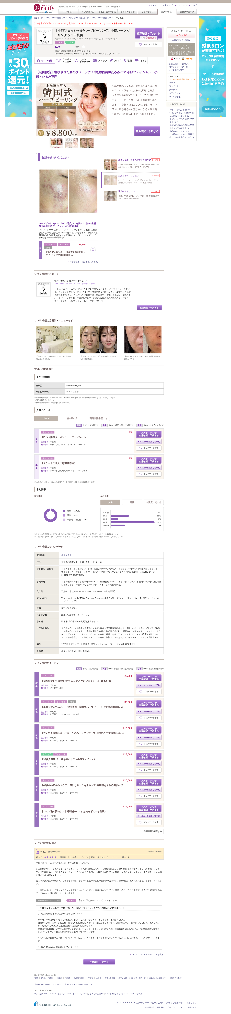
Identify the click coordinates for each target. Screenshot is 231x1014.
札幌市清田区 (79, 978)
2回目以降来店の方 (97, 418)
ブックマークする (150, 44)
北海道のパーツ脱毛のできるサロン (47, 984)
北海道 (59, 978)
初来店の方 (72, 418)
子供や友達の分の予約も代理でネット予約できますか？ (181, 126)
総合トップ (38, 18)
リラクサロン (147, 11)
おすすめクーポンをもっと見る (84, 262)
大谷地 (90, 978)
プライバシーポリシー (175, 1007)
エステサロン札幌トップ (101, 18)
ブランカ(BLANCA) (41, 994)
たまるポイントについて (179, 64)
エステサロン (167, 11)
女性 (110, 502)
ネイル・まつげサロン (108, 11)
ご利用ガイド (192, 1007)
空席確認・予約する (148, 35)
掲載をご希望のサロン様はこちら (181, 1002)
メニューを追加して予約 (150, 442)
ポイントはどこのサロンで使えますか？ (181, 120)
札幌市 (67, 978)
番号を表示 (66, 555)
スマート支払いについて (179, 110)
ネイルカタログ (128, 11)
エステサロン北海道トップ (78, 18)
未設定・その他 (153, 502)
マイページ (182, 5)
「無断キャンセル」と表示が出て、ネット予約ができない (181, 136)
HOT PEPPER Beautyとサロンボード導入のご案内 (140, 1002)
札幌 (36, 978)
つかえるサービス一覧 (178, 67)
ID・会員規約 (149, 1007)
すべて (46, 418)
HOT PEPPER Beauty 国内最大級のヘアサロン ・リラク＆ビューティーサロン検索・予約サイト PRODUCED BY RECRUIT (44, 8)
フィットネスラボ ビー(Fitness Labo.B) (120, 994)
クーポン (173, 90)
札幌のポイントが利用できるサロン (78, 984)
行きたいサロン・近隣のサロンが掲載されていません (181, 114)
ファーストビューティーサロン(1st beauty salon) (68, 994)
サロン (172, 82)
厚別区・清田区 (47, 978)
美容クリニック (187, 11)
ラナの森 (138, 994)
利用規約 (160, 1007)
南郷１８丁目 (110, 978)
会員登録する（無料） (181, 40)
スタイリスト (174, 86)
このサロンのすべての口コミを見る (147, 954)
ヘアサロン (68, 11)
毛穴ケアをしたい (176, 978)
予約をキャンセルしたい (179, 131)
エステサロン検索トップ (161, 5)
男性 (132, 502)
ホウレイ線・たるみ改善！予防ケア (132, 978)
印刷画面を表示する (153, 831)
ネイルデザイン (175, 97)
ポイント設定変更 (176, 70)
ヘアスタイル (88, 11)
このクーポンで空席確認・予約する (149, 434)
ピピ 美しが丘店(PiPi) (96, 994)
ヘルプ (194, 5)
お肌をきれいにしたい (157, 978)
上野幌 (98, 978)
